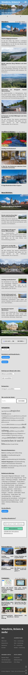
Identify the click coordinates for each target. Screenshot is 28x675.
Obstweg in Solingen (12, 479)
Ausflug (9, 411)
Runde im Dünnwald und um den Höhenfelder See (8, 295)
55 (13, 341)
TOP (26, 667)
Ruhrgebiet (13, 427)
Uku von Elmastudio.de (20, 671)
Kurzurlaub (17, 420)
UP (26, 670)
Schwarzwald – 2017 (7, 491)
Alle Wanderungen (5, 660)
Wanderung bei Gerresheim (9, 498)
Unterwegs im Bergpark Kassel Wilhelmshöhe (14, 90)
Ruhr (9, 427)
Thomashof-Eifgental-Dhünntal (10, 476)
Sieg (9, 431)
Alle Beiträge (20, 21)
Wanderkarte (5, 357)
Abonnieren (13, 528)
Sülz (16, 433)
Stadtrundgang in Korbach (9, 38)
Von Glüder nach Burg (7, 485)
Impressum (4, 645)
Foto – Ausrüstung (18, 641)
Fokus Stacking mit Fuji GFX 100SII (21, 557)
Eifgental (14, 418)
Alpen (5, 411)
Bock (3, 453)
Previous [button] (7, 16)
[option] (14, 7)
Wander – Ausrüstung (19, 647)
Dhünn (20, 416)
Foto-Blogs (17, 662)
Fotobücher (17, 657)
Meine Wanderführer (6, 662)
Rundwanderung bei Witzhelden (7, 309)
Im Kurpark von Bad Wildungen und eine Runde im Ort (14, 116)
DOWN (26, 673)
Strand (19, 431)
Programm (19, 424)
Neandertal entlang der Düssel (10, 500)
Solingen (16, 431)
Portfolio (15, 424)
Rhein (23, 424)
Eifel (4, 418)
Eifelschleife (9, 418)
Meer (8, 424)
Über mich (3, 641)
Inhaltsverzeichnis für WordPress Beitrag (7, 617)
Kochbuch (5, 511)
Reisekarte (5, 362)
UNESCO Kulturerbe (12, 435)
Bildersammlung (10, 416)
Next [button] (21, 16)
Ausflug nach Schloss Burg (14, 453)
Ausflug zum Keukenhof (8, 148)
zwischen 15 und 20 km (11, 444)
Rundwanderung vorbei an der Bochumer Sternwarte (12, 332)
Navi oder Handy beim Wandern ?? (21, 588)
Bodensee (16, 416)
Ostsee (12, 424)
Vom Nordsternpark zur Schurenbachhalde (10, 14)
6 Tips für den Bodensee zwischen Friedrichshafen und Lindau (14, 167)
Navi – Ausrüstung (18, 643)
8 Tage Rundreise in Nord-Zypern (11, 185)
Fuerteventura (19, 418)
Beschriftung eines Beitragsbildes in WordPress (7, 603)
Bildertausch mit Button (21, 616)
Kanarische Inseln (9, 420)
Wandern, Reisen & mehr (10, 3)
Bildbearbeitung (18, 660)
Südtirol (13, 433)
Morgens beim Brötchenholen (7, 568)
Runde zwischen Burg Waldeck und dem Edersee (14, 64)
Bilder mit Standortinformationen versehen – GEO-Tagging (7, 590)
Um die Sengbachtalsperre (9, 483)
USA (18, 435)
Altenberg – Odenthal (7, 487)
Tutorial (5, 435)
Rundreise (20, 427)
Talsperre (20, 433)
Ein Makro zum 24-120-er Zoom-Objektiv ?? (21, 569)
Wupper (4, 438)
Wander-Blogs (5, 657)
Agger (2, 411)
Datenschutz (4, 643)
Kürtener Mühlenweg (12, 502)
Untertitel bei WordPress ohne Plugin (21, 603)
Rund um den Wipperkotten (14, 478)
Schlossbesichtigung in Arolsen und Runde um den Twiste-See (13, 270)
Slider (12, 431)
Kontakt (3, 647)
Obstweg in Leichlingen (9, 481)
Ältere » (21, 341)
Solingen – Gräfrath (7, 492)
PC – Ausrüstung (18, 645)
